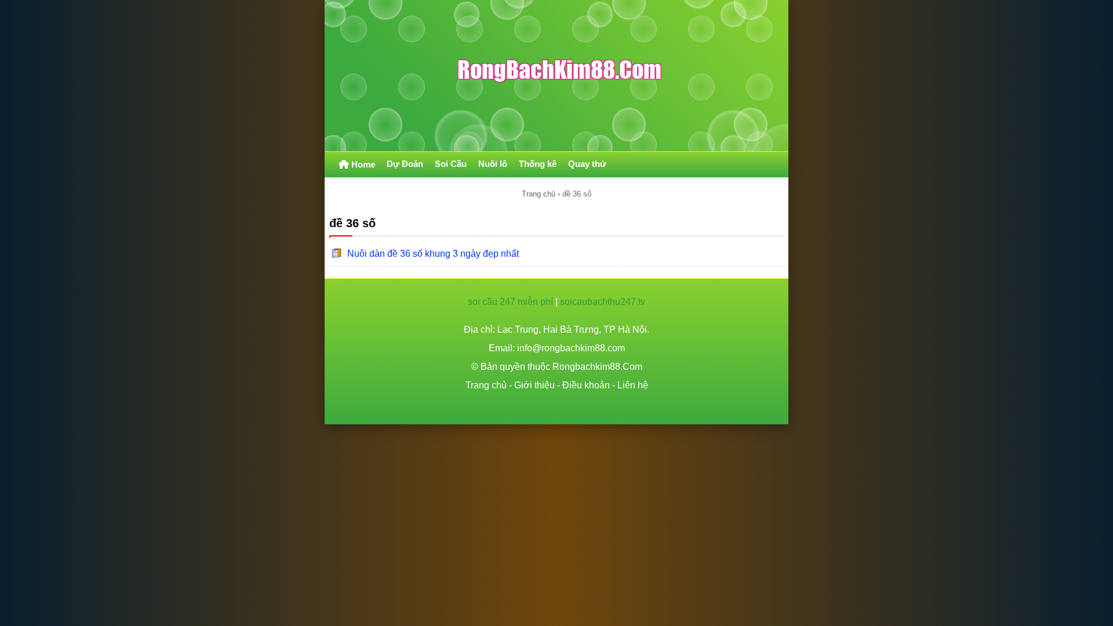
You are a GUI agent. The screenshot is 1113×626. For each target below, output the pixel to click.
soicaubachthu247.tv (602, 302)
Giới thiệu (534, 385)
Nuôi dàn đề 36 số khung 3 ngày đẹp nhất (433, 254)
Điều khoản (586, 385)
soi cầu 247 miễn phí (510, 302)
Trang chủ (538, 194)
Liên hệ (632, 385)
